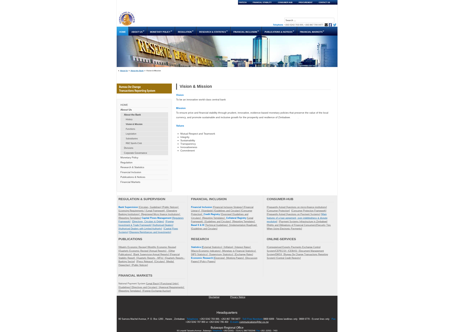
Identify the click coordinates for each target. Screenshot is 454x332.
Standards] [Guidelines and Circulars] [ (222, 210)
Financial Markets (130, 182)
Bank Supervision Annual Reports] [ (152, 254)
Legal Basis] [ (154, 283)
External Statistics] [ (213, 247)
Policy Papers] (207, 261)
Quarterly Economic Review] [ (134, 251)
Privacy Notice (237, 297)
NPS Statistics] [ (201, 254)
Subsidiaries (132, 138)
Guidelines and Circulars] (204, 228)
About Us (124, 71)
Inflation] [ (229, 247)
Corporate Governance (135, 153)
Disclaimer (214, 297)
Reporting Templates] (214, 218)
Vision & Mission (134, 124)
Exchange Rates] (244, 254)
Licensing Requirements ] (132, 210)
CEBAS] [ (294, 251)
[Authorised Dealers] (162, 225)
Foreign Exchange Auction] (157, 291)
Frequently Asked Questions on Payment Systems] (293, 214)
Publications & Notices (132, 177)
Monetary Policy (129, 157)
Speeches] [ (125, 265)
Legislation (131, 134)
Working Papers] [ (236, 258)
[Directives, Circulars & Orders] (148, 221)
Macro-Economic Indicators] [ (207, 251)
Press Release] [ (146, 261)
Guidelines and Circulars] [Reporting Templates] (230, 221)
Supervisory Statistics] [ (222, 254)
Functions (130, 129)
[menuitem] (123, 31)
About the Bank (137, 71)
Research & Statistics (132, 167)
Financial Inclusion (130, 172)
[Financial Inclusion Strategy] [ (228, 207)
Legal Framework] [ (157, 210)
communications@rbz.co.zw (253, 322)
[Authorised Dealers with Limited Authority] (140, 228)
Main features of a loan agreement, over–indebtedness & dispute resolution (297, 218)
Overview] (226, 214)
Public (135, 265)
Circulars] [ (161, 261)
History (129, 119)
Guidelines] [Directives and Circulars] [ (139, 287)
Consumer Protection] (278, 210)
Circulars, (144, 207)
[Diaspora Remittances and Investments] (150, 232)
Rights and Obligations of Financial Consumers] (291, 225)
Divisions (128, 148)
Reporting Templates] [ (131, 291)
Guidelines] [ (156, 207)
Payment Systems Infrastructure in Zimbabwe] (303, 221)
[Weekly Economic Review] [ (133, 247)
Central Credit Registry (288, 258)
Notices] (143, 265)
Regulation (126, 162)
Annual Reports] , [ (159, 251)
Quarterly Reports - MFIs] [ (151, 258)
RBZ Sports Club (134, 143)
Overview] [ (220, 258)
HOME (124, 105)
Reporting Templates (129, 218)
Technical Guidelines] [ (218, 225)
